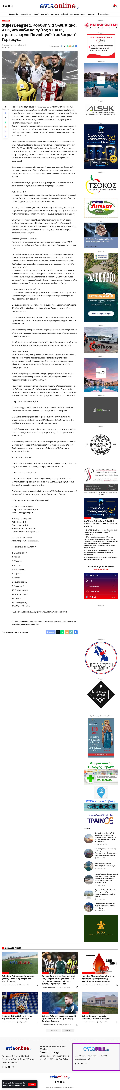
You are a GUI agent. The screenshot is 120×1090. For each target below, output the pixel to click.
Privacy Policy (8, 1085)
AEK (16, 621)
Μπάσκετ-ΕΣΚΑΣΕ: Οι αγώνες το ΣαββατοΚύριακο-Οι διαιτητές (17, 1017)
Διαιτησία (50, 621)
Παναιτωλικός (16, 624)
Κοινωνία (87, 518)
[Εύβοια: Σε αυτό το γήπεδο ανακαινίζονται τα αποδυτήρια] (100, 1003)
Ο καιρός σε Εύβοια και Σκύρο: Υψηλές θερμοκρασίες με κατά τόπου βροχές (105, 906)
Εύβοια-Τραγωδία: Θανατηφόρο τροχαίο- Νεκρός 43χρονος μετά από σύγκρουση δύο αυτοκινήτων (98, 553)
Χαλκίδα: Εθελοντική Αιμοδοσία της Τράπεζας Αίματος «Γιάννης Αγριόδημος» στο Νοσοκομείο (98, 978)
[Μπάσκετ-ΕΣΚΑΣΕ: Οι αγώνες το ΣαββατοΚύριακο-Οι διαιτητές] (20, 1003)
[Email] (70, 46)
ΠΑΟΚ (37, 624)
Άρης (31, 621)
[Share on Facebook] (61, 46)
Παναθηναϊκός (71, 621)
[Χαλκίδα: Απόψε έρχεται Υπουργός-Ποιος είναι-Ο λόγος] (88, 866)
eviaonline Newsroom (9, 985)
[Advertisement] (101, 621)
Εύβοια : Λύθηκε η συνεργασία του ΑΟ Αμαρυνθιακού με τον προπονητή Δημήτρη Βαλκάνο (59, 1018)
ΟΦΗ (64, 621)
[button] (32, 1084)
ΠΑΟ (32, 624)
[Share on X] (64, 46)
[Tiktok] (101, 597)
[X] (5, 6)
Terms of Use (20, 1085)
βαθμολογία (38, 621)
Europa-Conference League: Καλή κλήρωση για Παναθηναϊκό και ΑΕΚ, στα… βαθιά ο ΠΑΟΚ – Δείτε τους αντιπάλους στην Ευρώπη (58, 980)
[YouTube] (8, 6)
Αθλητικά (6, 20)
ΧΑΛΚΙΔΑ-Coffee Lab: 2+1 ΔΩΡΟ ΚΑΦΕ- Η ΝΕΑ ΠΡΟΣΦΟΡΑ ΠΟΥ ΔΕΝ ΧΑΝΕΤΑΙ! (100, 524)
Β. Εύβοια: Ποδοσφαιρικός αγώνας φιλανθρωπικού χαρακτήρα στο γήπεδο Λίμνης (18, 978)
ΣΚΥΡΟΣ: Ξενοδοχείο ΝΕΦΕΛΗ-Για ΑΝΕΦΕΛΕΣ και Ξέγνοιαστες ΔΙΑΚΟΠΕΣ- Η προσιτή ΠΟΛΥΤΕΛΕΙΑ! (100, 532)
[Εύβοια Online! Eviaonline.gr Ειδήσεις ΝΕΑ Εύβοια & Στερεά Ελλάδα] (60, 6)
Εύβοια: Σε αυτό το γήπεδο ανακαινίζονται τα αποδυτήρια (96, 1017)
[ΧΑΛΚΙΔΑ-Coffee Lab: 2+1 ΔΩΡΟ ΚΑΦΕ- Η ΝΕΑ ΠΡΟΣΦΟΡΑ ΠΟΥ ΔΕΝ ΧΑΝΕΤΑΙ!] (101, 508)
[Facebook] (3, 6)
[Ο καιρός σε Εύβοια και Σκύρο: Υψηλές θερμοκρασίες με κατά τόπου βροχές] (88, 907)
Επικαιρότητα (13, 1012)
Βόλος (45, 621)
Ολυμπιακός (58, 621)
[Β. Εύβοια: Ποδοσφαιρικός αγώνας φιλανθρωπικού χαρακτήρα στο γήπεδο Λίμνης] (20, 963)
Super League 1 (24, 621)
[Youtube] (101, 591)
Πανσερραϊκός (26, 624)
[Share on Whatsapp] (67, 46)
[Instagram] (11, 6)
